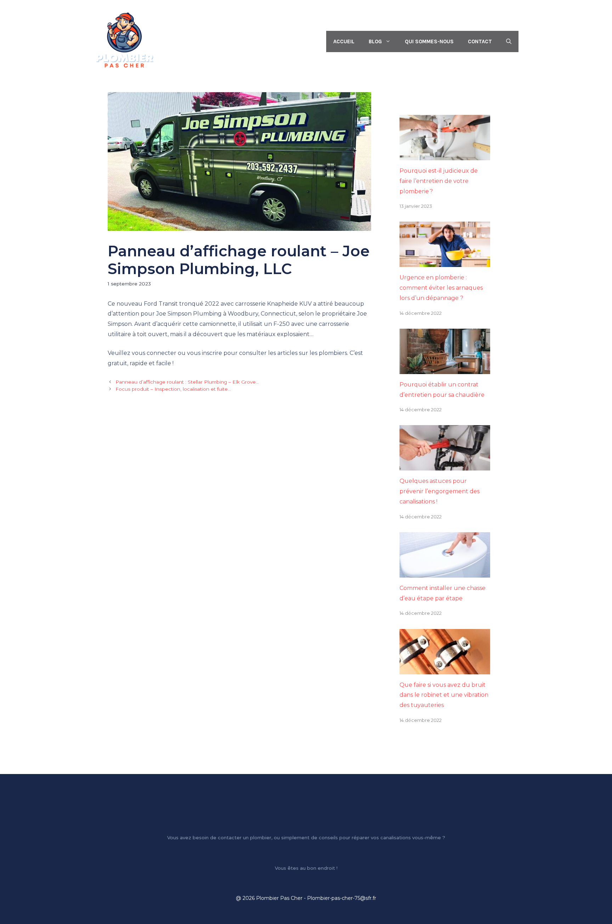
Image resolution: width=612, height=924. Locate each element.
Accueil (344, 41)
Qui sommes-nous (429, 41)
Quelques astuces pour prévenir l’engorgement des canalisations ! (440, 491)
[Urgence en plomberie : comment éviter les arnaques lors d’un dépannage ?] (445, 261)
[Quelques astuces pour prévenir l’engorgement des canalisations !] (445, 465)
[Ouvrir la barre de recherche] (508, 41)
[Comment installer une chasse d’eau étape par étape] (445, 572)
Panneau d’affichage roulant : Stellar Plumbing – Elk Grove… (187, 382)
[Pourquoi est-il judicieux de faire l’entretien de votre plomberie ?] (445, 154)
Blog (375, 41)
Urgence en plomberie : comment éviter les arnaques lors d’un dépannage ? (441, 287)
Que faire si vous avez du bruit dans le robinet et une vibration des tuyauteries (444, 695)
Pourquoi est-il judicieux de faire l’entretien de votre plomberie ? (439, 181)
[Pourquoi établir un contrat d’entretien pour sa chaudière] (445, 368)
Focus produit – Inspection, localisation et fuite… (173, 389)
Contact (480, 41)
